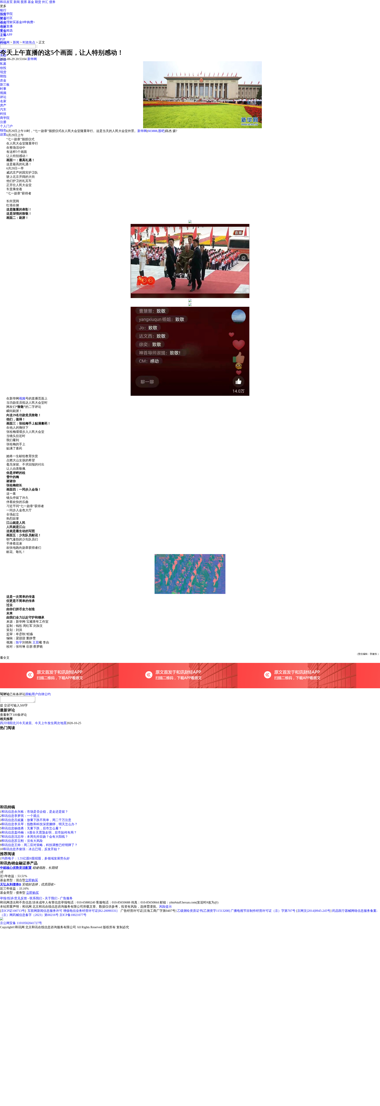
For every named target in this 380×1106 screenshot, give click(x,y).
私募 (3, 63)
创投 (3, 68)
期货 (38, 2)
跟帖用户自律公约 (38, 694)
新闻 (16, 2)
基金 (31, 2)
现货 (3, 72)
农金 (3, 80)
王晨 (35, 642)
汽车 (3, 109)
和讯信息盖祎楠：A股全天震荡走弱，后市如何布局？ (39, 832)
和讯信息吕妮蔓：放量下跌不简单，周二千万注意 (36, 820)
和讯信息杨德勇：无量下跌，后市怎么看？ (32, 828)
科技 (3, 113)
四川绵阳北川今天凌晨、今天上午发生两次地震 (33, 723)
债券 (52, 2)
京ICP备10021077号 (72, 915)
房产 (3, 105)
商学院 (5, 117)
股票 (24, 2)
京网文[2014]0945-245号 (313, 910)
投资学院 (6, 13)
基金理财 (6, 22)
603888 (152, 131)
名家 (3, 101)
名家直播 (6, 26)
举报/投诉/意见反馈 (13, 898)
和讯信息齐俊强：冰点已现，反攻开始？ (31, 849)
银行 (3, 10)
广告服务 (66, 898)
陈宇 (19, 642)
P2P (2, 39)
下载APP (6, 34)
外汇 (45, 2)
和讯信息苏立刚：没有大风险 (22, 840)
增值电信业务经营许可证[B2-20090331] (90, 910)
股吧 (161, 131)
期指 (3, 76)
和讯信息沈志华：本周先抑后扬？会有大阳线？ (35, 836)
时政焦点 (29, 42)
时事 (3, 88)
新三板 (5, 84)
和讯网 (5, 42)
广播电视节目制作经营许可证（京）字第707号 (263, 910)
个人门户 (6, 126)
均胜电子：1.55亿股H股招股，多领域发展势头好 (36, 858)
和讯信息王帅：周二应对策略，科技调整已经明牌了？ (40, 845)
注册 (3, 122)
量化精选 (6, 30)
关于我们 (51, 898)
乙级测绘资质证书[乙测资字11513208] (203, 910)
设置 (3, 134)
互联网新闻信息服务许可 (45, 910)
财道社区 (6, 18)
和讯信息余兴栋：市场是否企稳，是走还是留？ (35, 811)
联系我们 (35, 898)
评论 (3, 97)
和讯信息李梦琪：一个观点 (21, 815)
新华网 (32, 59)
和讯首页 (6, 2)
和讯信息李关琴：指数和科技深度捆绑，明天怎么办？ (40, 824)
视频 (3, 93)
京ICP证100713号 (13, 910)
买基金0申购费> (24, 22)
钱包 (3, 130)
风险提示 (165, 906)
